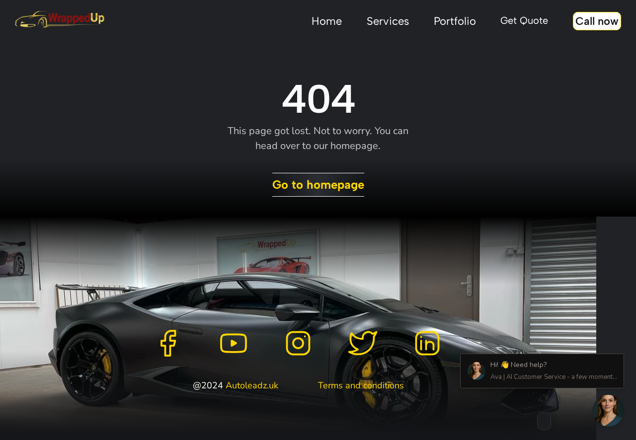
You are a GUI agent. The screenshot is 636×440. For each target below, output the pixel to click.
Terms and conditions (361, 385)
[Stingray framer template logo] (59, 19)
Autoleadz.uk (252, 385)
